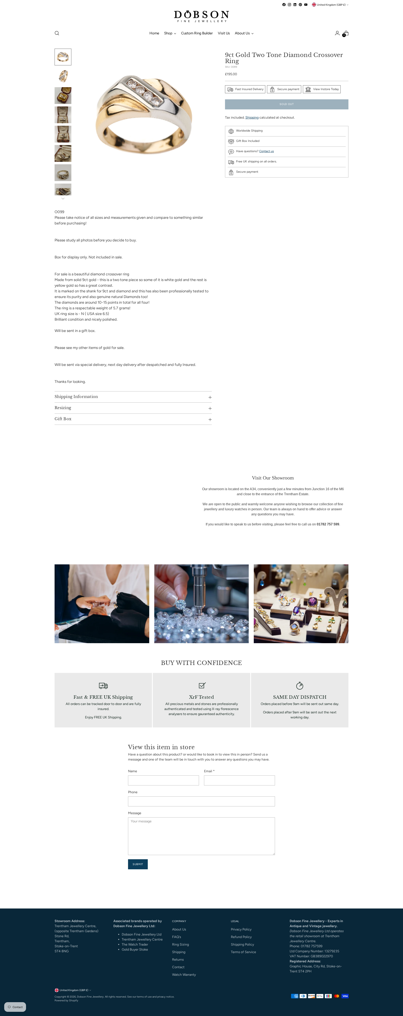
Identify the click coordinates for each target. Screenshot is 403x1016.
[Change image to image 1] (63, 57)
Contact (178, 967)
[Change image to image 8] (63, 192)
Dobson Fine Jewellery (90, 996)
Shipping (252, 118)
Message (134, 813)
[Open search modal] (57, 33)
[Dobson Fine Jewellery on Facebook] (284, 4)
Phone (132, 792)
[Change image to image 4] (63, 114)
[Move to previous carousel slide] (335, 894)
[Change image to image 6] (63, 153)
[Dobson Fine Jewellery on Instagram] (289, 4)
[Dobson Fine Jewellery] (201, 17)
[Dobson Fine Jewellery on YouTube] (306, 4)
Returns (178, 960)
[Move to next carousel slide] (344, 893)
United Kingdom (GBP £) (331, 4)
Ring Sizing (180, 944)
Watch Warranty (184, 975)
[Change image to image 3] (63, 95)
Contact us (266, 151)
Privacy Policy (241, 929)
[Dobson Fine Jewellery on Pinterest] (300, 4)
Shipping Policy (242, 944)
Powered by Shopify (66, 1000)
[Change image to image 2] (63, 76)
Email (209, 771)
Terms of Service (243, 952)
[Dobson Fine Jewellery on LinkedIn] (295, 4)
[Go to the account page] (337, 33)
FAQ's (176, 937)
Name (132, 771)
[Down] (63, 198)
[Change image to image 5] (63, 134)
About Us (179, 929)
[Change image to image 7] (63, 172)
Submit (138, 864)
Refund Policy (241, 937)
